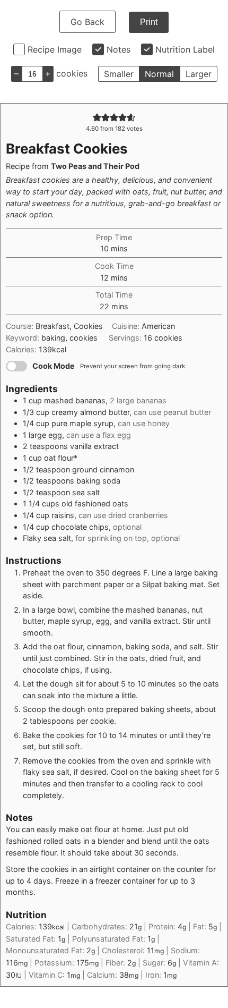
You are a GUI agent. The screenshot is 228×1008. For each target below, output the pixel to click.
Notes (118, 49)
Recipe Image (55, 49)
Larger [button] (199, 74)
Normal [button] (159, 74)
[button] (97, 117)
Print (148, 22)
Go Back (87, 21)
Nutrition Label (185, 49)
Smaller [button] (119, 74)
